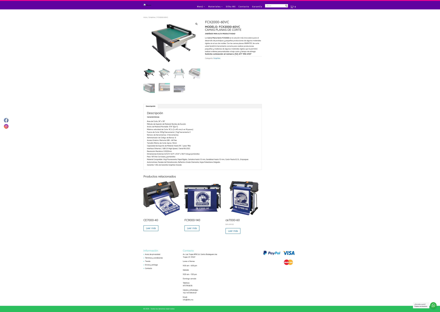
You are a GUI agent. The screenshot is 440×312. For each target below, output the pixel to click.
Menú (200, 7)
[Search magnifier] (286, 5)
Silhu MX (231, 7)
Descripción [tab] (150, 106)
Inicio (145, 17)
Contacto (243, 7)
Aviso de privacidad (152, 254)
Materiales (214, 7)
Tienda (147, 261)
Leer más (151, 228)
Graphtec (152, 17)
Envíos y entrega (151, 265)
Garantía (257, 7)
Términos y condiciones (154, 258)
